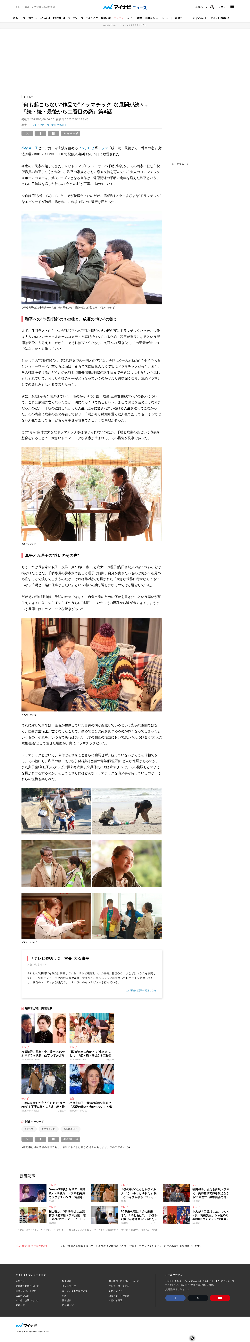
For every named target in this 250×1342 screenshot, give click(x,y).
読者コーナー (182, 18)
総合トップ (19, 18)
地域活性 (150, 18)
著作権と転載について (27, 1286)
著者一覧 (20, 1305)
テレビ (60, 1229)
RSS (64, 1295)
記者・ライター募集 (119, 1295)
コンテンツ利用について (75, 1290)
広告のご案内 (22, 1295)
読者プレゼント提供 (26, 1290)
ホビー (130, 18)
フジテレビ (86, 148)
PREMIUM (59, 18)
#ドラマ (29, 1129)
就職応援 (106, 18)
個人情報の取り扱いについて (124, 1281)
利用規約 (66, 1281)
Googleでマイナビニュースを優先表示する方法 (125, 25)
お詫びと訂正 (115, 1300)
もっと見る (178, 164)
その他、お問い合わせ (27, 1300)
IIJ (163, 18)
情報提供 (66, 1300)
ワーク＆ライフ (89, 18)
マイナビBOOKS (220, 18)
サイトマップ (69, 1286)
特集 (139, 18)
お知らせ (20, 1281)
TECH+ (33, 18)
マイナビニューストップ (27, 1229)
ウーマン (73, 18)
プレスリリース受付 (119, 1286)
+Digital (45, 18)
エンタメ (119, 18)
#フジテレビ (48, 1129)
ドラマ (103, 148)
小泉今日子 (29, 148)
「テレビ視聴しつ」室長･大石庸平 (48, 124)
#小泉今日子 (70, 1129)
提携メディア (115, 1290)
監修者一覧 (68, 1305)
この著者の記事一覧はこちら (141, 990)
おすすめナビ (200, 18)
